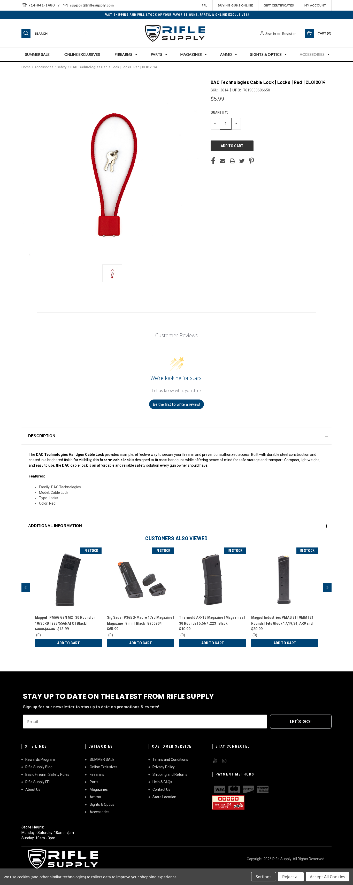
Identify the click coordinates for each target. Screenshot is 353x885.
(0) (38, 635)
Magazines (191, 54)
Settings (264, 877)
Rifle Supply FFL (38, 782)
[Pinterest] (251, 161)
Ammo (226, 54)
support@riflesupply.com (92, 5)
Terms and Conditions (170, 759)
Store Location (164, 797)
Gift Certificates (279, 5)
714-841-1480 (41, 5)
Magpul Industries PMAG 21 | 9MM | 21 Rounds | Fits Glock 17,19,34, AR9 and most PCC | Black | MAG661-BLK (282, 620)
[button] (176, 436)
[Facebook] (213, 161)
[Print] (232, 161)
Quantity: (219, 112)
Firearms (123, 54)
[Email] (222, 161)
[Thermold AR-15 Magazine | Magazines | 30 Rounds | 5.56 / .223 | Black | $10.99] (212, 579)
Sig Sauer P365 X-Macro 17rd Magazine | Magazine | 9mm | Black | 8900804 (140, 620)
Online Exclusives (82, 54)
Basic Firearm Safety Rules (47, 774)
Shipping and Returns (169, 774)
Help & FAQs (162, 782)
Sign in (270, 33)
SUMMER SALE (37, 54)
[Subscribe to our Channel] (214, 761)
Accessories (312, 54)
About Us (32, 789)
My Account (315, 5)
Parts (156, 54)
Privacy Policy (163, 767)
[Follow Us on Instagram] (223, 761)
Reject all (291, 877)
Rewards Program (40, 759)
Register (289, 33)
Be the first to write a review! (176, 404)
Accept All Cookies (327, 877)
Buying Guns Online (235, 5)
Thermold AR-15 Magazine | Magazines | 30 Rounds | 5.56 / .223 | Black (212, 620)
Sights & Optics (266, 54)
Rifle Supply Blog (38, 767)
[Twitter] (241, 161)
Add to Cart (68, 643)
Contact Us (161, 789)
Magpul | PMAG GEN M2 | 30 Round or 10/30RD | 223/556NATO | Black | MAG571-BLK (65, 620)
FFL (204, 5)
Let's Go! (301, 721)
